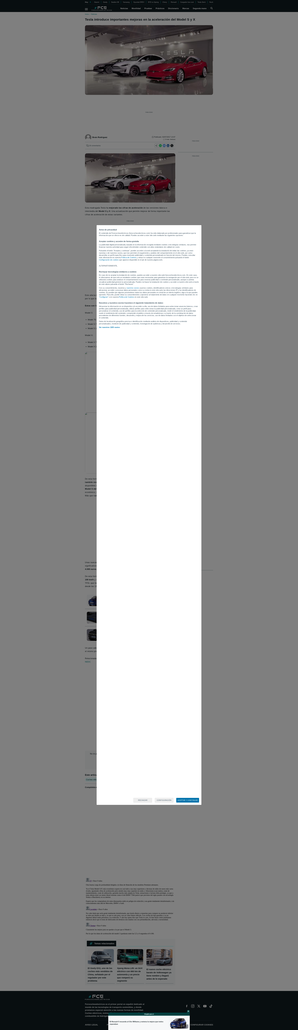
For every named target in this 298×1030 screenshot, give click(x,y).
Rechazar (142, 800)
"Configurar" (103, 297)
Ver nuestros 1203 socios (109, 327)
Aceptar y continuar (188, 800)
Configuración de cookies (109, 260)
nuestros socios (133, 288)
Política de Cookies (128, 257)
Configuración (164, 800)
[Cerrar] (188, 1011)
